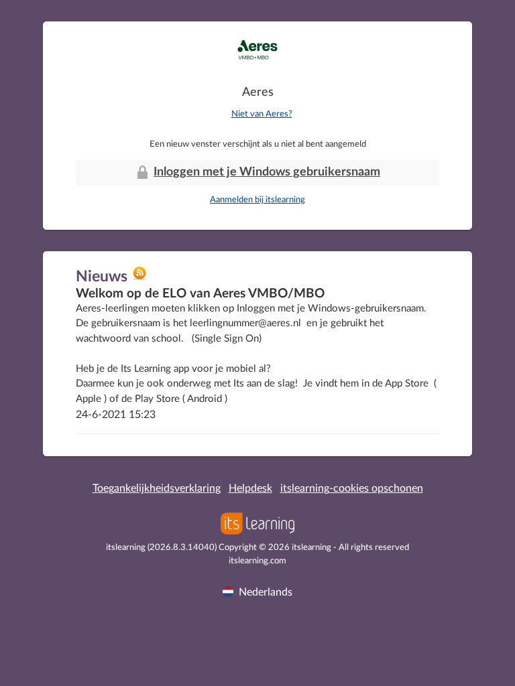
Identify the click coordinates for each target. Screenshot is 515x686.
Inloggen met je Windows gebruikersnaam (267, 172)
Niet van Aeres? (261, 114)
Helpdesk (250, 488)
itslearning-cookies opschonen (351, 488)
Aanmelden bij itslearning (257, 200)
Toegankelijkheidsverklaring (157, 488)
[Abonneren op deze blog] (139, 278)
